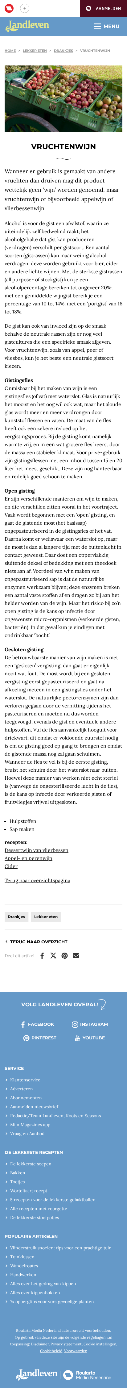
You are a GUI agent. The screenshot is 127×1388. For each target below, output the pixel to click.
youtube (94, 1038)
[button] (103, 8)
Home (10, 50)
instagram (94, 1024)
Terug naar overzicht (39, 942)
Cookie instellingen (100, 1344)
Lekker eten (35, 50)
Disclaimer (40, 1344)
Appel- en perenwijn (28, 858)
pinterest (43, 1038)
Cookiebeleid (51, 1350)
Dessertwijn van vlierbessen (36, 850)
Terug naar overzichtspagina (37, 880)
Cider (11, 866)
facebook (41, 1024)
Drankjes (63, 50)
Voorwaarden (75, 1350)
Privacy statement (66, 1344)
